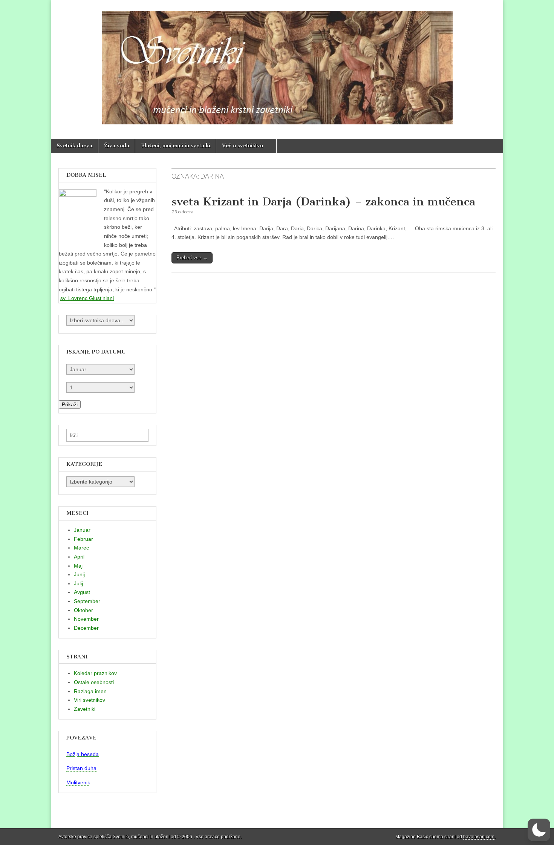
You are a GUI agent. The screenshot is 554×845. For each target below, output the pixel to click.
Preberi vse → (192, 257)
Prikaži (70, 404)
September (87, 601)
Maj (78, 566)
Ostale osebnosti (94, 682)
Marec (81, 548)
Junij (79, 574)
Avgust (82, 592)
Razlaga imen (90, 691)
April (79, 557)
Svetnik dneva (74, 145)
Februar (83, 539)
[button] (539, 830)
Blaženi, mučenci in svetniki (175, 145)
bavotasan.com (478, 836)
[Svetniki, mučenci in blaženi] (277, 63)
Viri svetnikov (89, 700)
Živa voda (116, 145)
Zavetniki (84, 709)
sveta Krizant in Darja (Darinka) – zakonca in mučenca (323, 201)
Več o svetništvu (242, 145)
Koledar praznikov (95, 673)
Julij (78, 583)
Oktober (83, 610)
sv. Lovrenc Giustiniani (87, 298)
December (86, 628)
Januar (82, 530)
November (86, 619)
